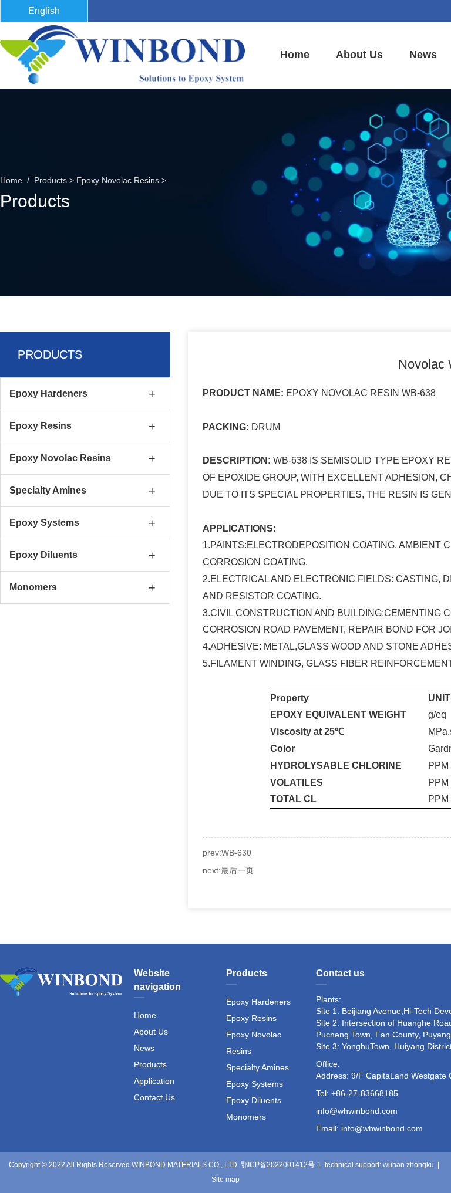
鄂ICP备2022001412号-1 (281, 1165)
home (294, 54)
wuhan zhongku (408, 1165)
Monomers (33, 587)
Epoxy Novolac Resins (117, 180)
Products (50, 180)
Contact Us (154, 1097)
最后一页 (237, 870)
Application (154, 1081)
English (44, 11)
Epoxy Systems (44, 523)
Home (145, 1015)
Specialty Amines (47, 490)
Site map (225, 1179)
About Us (359, 54)
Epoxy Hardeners (48, 393)
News (423, 54)
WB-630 (236, 852)
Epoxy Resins (40, 426)
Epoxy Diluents (43, 555)
